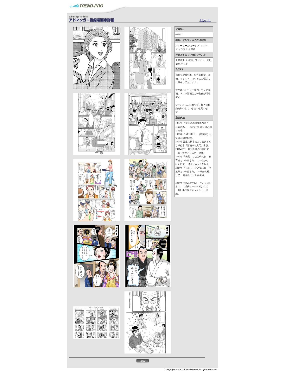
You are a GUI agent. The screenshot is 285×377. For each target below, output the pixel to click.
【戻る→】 (205, 20)
